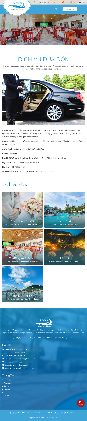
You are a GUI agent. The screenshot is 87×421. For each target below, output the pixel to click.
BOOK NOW (69, 9)
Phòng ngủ (8, 383)
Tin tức (6, 392)
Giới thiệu (7, 380)
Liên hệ (6, 395)
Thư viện (7, 389)
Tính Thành (72, 413)
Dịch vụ (6, 386)
